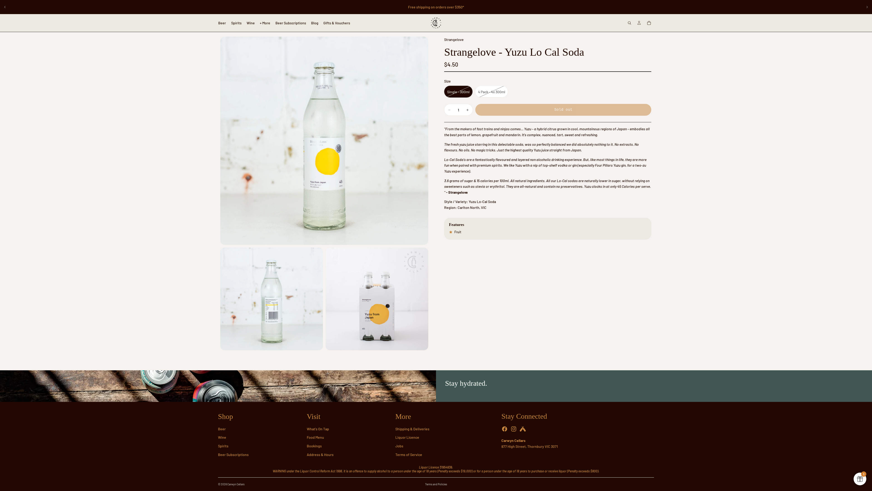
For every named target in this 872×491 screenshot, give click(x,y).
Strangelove (454, 39)
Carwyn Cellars (236, 484)
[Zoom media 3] (377, 299)
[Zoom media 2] (271, 299)
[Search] (629, 23)
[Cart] (649, 23)
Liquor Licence (407, 437)
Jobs (399, 446)
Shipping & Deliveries (412, 429)
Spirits (223, 446)
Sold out (563, 110)
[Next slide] (867, 7)
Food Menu (315, 437)
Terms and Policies (436, 484)
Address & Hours (320, 454)
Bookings (314, 446)
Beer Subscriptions (233, 454)
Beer (222, 429)
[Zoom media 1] (324, 141)
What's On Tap (318, 429)
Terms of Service (408, 454)
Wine (222, 437)
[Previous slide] (5, 7)
